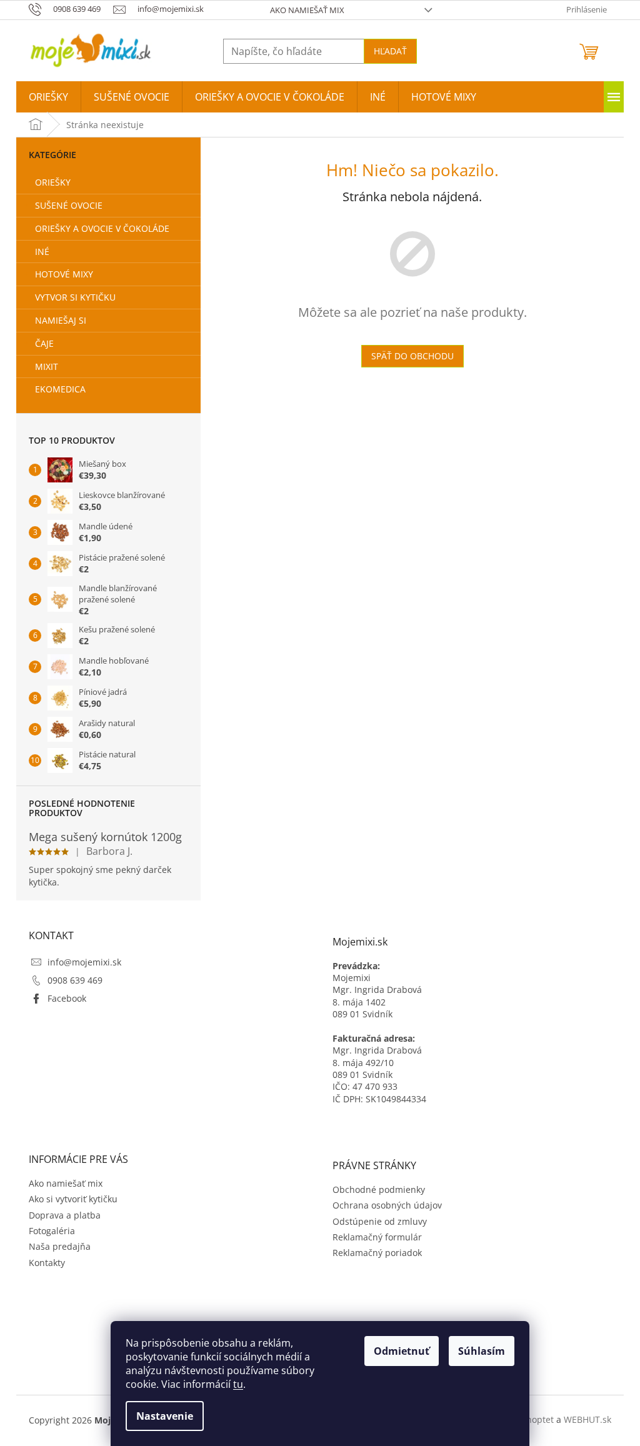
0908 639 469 (75, 980)
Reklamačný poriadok (377, 1253)
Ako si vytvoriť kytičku (73, 1199)
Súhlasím (481, 1351)
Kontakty (47, 1263)
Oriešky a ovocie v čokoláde (102, 228)
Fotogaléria (52, 1231)
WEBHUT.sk (587, 1419)
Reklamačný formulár (377, 1237)
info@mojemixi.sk (84, 962)
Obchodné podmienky (378, 1189)
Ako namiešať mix (307, 10)
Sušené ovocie (68, 205)
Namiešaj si (60, 320)
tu (238, 1384)
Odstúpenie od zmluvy (379, 1221)
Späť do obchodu (412, 356)
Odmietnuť (401, 1351)
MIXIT (46, 366)
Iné (42, 251)
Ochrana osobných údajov (387, 1205)
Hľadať (390, 51)
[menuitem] (48, 96)
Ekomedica (60, 389)
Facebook (67, 998)
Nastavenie (164, 1416)
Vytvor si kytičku (75, 297)
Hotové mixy (64, 274)
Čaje (44, 343)
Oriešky (53, 182)
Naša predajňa (60, 1246)
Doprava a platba (65, 1215)
